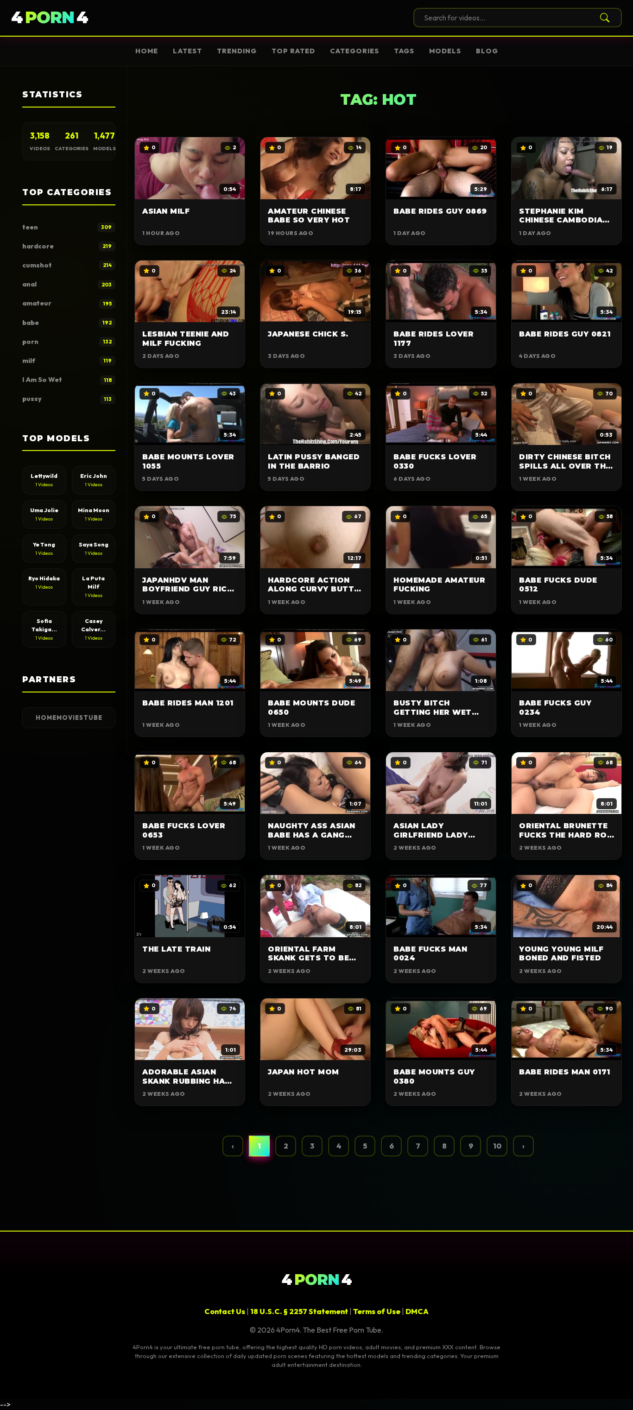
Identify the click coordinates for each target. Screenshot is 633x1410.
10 (497, 1145)
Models (445, 51)
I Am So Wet (67, 379)
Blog (487, 51)
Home (146, 51)
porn (67, 341)
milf (67, 360)
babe (67, 322)
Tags (404, 51)
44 (49, 17)
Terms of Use (376, 1311)
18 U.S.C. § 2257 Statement (299, 1311)
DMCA (417, 1311)
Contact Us (224, 1311)
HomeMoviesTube (69, 717)
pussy (67, 398)
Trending (237, 51)
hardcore (67, 246)
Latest (187, 51)
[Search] (603, 18)
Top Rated (293, 51)
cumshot (67, 265)
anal (67, 284)
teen (67, 227)
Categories (354, 51)
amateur (67, 303)
